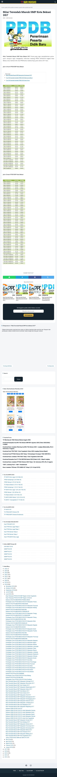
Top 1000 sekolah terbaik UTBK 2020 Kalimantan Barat (19, 77)
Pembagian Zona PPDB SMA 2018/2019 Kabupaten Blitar (21, 621)
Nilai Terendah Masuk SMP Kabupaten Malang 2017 (19, 733)
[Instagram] (31, 765)
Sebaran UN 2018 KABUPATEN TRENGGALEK (17, 611)
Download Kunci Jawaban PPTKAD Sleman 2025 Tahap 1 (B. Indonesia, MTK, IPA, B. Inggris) (28, 462)
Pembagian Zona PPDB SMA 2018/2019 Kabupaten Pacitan (21, 631)
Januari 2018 (9, 747)
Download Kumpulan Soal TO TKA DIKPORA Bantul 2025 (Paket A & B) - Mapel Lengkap (26, 459)
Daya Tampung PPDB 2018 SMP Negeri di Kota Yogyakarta (21, 596)
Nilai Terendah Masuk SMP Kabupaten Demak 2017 (21, 299)
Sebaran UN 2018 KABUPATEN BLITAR (16, 619)
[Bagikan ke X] (47, 277)
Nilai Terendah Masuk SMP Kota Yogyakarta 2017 (18, 735)
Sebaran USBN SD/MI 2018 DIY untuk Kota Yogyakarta (20, 718)
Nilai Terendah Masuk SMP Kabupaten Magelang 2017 (20, 706)
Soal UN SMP (30, 770)
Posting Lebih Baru (7, 365)
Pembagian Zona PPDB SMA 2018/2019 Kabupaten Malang (21, 607)
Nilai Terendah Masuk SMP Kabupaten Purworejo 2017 (47, 299)
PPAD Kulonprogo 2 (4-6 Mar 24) (12, 479)
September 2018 (10, 590)
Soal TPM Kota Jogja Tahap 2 (11, 526)
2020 (6, 580)
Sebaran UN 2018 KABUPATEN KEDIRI (16, 627)
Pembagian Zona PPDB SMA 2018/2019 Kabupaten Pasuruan (22, 605)
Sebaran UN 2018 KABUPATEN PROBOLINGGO (18, 600)
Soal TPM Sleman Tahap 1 (11, 534)
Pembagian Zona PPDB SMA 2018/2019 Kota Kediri (19, 669)
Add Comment (9, 18)
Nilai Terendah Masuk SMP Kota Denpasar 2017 (18, 731)
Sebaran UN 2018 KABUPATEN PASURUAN (17, 603)
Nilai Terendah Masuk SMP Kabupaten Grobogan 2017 (19, 75)
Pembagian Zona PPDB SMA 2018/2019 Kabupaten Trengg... (21, 613)
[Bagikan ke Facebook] (34, 277)
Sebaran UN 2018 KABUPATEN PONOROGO (17, 634)
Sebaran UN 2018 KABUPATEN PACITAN (16, 633)
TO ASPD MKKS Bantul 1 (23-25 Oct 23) (14, 497)
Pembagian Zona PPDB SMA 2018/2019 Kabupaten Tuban (21, 648)
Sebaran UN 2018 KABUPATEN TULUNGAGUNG (18, 615)
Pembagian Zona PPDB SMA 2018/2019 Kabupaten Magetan (22, 640)
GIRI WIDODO (31, 775)
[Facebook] (26, 765)
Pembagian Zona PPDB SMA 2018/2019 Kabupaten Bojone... (21, 650)
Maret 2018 (9, 743)
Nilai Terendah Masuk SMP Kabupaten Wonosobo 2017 (20, 683)
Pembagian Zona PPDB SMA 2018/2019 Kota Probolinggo (21, 662)
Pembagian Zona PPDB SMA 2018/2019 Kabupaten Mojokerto (22, 654)
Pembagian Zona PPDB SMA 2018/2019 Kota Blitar (19, 666)
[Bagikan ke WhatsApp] (9, 277)
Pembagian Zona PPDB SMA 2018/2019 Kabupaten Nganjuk (21, 625)
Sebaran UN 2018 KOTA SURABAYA (15, 673)
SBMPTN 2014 (8, 559)
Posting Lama (50, 365)
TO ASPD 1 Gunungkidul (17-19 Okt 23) (14, 500)
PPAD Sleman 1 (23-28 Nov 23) (12, 492)
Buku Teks (21, 770)
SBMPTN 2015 (8, 556)
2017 (6, 749)
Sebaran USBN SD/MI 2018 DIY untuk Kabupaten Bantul (20, 714)
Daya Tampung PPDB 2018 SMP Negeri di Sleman (19, 598)
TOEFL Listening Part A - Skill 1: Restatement (15, 464)
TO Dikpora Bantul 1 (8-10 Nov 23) (13, 494)
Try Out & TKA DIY (40, 770)
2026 (6, 568)
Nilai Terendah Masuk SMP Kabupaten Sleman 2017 (8, 299)
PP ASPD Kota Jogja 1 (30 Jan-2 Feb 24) (14, 489)
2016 (6, 751)
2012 (6, 757)
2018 (6, 584)
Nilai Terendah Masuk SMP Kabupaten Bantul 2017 (19, 729)
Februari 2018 (9, 745)
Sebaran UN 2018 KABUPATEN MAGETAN (16, 638)
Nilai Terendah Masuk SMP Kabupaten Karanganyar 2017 (20, 697)
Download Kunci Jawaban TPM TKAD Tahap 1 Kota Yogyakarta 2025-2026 (23, 456)
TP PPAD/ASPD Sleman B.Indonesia (13, 514)
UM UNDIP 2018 (8, 546)
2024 (6, 572)
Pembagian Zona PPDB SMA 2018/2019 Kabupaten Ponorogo (22, 636)
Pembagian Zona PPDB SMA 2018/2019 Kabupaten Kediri (21, 629)
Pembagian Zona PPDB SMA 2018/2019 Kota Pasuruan (20, 664)
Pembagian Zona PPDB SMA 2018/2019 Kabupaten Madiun (21, 644)
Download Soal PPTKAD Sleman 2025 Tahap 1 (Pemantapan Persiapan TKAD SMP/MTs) (27, 454)
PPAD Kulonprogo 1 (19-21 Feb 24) (13, 487)
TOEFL (14, 770)
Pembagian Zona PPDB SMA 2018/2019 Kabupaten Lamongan (22, 646)
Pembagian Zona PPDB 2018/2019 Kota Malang (18, 675)
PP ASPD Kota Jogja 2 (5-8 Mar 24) (13, 477)
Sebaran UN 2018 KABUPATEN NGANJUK (16, 623)
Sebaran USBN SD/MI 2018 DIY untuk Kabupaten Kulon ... (20, 712)
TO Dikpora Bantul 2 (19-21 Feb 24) (13, 484)
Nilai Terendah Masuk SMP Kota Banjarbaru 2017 (18, 704)
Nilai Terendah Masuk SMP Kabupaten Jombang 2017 (20, 702)
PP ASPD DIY (7, 509)
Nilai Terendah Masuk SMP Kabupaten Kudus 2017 (19, 689)
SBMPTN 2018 (8, 549)
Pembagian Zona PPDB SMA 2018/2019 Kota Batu (19, 660)
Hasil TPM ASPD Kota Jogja (11, 537)
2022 (6, 576)
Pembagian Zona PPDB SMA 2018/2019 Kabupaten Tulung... (21, 617)
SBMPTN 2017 (8, 551)
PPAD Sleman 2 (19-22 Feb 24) (12, 482)
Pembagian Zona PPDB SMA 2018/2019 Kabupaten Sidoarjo (21, 656)
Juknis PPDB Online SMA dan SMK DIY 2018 (17, 737)
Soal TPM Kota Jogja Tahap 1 (11, 529)
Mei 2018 (8, 739)
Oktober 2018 (9, 588)
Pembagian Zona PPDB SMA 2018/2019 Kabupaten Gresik (21, 658)
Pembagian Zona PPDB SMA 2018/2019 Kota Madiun (20, 671)
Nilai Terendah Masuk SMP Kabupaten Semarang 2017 (20, 728)
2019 (6, 582)
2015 (6, 753)
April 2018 (9, 741)
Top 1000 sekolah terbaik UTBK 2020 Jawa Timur (18, 80)
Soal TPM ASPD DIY (9, 524)
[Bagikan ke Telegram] (22, 277)
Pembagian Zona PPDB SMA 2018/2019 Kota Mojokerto (20, 667)
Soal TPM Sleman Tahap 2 (11, 532)
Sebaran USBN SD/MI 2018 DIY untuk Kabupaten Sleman (20, 716)
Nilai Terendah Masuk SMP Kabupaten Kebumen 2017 (20, 700)
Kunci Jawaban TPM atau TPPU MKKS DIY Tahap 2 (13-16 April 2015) (21, 467)
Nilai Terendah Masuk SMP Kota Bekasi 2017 (17, 691)
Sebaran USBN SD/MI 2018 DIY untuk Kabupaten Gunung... (21, 710)
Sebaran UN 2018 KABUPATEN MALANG (16, 609)
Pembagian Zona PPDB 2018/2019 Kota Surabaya (19, 679)
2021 (6, 578)
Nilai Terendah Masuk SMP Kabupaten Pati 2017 (18, 695)
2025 (6, 570)
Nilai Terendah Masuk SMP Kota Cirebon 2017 (18, 693)
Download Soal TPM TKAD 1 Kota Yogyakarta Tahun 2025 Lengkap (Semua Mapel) (25, 451)
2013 (6, 755)
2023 (6, 574)
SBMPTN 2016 (8, 554)
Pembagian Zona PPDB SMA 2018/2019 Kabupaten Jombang (22, 652)
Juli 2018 (8, 592)
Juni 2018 (8, 594)
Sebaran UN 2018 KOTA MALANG (14, 677)
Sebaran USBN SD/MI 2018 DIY (14, 708)
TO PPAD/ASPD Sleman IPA (11, 512)
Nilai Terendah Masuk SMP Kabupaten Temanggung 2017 (20, 698)
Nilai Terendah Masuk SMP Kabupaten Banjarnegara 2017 (20, 687)
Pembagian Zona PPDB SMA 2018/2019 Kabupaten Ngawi (21, 642)
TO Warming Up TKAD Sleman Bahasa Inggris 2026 (17, 440)
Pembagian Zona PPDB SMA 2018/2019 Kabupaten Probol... (21, 601)
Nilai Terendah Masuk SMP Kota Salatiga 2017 (35, 298)
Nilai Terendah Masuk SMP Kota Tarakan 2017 (18, 685)
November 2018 (10, 586)
